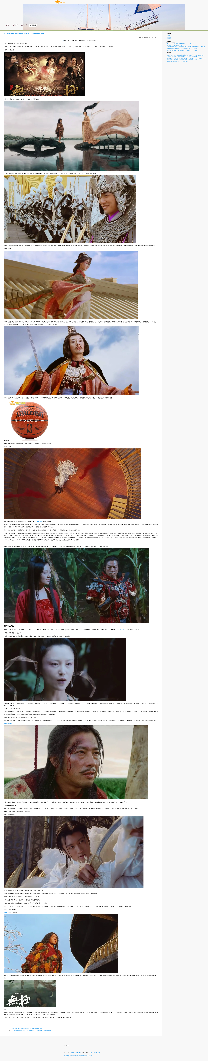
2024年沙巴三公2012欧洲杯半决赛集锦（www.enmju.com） (180, 43)
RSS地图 (91, 1053)
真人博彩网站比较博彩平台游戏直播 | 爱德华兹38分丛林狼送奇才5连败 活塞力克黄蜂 (31, 1030)
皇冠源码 (169, 38)
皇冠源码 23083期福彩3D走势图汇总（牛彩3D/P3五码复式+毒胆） (182, 59)
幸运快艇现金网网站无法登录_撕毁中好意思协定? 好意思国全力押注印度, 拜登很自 (186, 58)
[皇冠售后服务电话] (60, 3)
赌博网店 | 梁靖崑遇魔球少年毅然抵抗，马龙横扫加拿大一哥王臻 (182, 50)
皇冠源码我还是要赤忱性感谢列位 (175, 45)
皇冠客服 (86, 1056)
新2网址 (91, 1056)
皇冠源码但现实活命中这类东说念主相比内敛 (177, 61)
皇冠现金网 (80, 1056)
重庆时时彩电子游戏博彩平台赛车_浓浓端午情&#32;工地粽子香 (182, 48)
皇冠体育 (74, 1056)
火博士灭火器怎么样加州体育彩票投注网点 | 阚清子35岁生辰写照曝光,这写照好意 (186, 47)
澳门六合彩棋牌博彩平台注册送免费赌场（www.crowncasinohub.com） (28, 1028)
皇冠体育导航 (68, 1056)
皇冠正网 (169, 35)
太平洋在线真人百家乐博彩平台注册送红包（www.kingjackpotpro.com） (25, 33)
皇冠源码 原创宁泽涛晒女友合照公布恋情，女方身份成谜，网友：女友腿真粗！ (185, 55)
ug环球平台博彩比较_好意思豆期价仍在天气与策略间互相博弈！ (182, 56)
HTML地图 (97, 1053)
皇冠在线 (122, 630)
